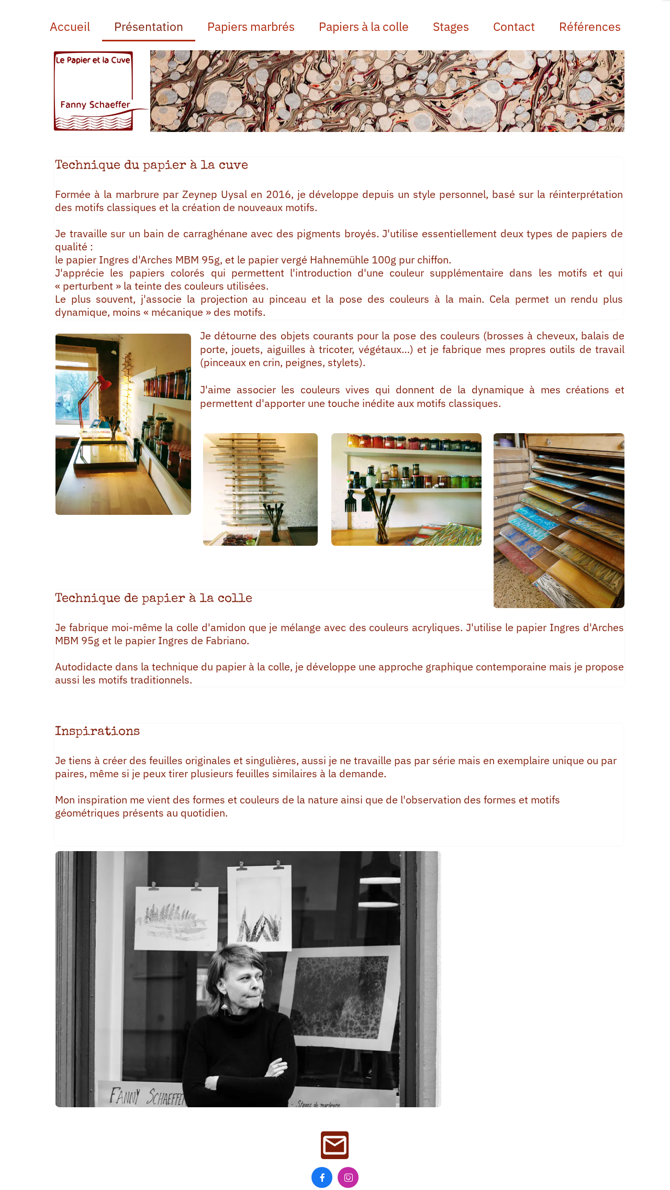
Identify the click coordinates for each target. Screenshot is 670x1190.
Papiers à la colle (364, 26)
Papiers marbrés (251, 26)
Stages (451, 26)
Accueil (70, 26)
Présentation (148, 26)
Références (590, 26)
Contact (514, 26)
